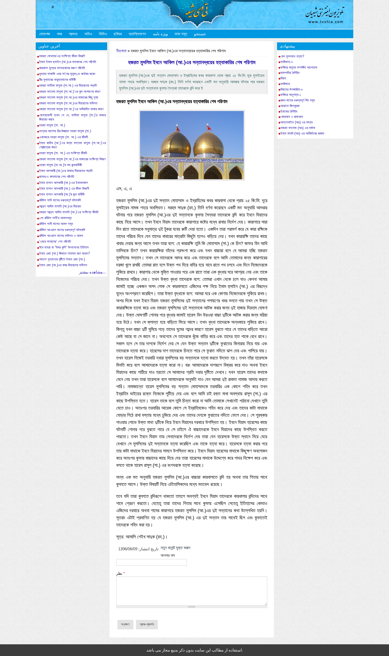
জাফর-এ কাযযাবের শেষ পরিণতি (56, 177)
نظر (120, 573)
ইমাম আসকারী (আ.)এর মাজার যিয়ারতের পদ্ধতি (66, 171)
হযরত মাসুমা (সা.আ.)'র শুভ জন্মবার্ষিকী (60, 165)
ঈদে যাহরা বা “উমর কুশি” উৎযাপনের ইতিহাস (64, 247)
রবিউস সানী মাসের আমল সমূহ (56, 224)
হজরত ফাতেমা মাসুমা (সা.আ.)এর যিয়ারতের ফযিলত (68, 103)
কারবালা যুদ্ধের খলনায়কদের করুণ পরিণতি (62, 68)
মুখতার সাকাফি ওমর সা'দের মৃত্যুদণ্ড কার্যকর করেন (67, 74)
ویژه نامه (160, 34)
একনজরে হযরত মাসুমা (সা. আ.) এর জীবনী (63, 137)
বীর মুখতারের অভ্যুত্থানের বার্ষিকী (57, 80)
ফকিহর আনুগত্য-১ (291, 95)
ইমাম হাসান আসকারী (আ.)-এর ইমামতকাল (63, 183)
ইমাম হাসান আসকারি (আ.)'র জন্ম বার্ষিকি (61, 194)
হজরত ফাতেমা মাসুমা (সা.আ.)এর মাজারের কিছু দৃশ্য (68, 97)
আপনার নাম (168, 555)
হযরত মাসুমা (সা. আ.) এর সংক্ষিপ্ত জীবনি (63, 153)
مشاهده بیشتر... (92, 272)
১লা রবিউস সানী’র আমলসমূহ (55, 218)
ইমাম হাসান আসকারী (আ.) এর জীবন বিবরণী (64, 188)
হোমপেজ (44, 34)
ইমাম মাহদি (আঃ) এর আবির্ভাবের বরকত (302, 133)
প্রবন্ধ (73, 34)
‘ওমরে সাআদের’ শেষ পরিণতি (55, 241)
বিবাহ (283, 78)
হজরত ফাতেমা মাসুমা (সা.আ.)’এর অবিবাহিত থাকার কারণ (71, 109)
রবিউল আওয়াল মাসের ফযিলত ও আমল (61, 236)
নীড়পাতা (121, 50)
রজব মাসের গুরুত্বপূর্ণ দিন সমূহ (298, 100)
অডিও (88, 34)
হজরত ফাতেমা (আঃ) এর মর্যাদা (298, 128)
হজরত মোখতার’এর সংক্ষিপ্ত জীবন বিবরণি (62, 56)
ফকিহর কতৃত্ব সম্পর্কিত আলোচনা (299, 67)
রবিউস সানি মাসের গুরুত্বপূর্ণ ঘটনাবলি (60, 200)
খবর (59, 34)
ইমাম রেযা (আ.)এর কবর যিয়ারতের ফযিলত (63, 265)
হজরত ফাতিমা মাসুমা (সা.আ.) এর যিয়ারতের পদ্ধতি (68, 85)
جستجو (200, 34)
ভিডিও (103, 34)
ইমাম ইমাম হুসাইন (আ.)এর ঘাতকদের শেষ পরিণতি (67, 62)
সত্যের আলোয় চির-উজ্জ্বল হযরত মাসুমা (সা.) (65, 131)
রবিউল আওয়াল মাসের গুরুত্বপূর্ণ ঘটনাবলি (62, 230)
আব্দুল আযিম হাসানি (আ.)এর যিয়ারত (60, 206)
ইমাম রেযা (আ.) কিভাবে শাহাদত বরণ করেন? (64, 253)
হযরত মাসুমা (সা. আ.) (52, 125)
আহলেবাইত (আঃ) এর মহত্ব (297, 122)
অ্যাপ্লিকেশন (137, 34)
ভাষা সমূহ (181, 34)
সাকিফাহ (285, 84)
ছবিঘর (118, 34)
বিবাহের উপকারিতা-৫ (292, 89)
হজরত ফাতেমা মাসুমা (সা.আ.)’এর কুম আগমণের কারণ (69, 92)
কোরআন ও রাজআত (292, 117)
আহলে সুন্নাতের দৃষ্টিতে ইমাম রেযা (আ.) (62, 259)
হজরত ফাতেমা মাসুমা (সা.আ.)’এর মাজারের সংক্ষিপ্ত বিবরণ (72, 159)
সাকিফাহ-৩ (287, 62)
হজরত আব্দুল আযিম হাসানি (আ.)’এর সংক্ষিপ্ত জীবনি (68, 212)
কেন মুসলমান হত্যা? (292, 56)
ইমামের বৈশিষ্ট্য (289, 111)
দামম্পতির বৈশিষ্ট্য (290, 73)
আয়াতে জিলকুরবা (290, 106)
